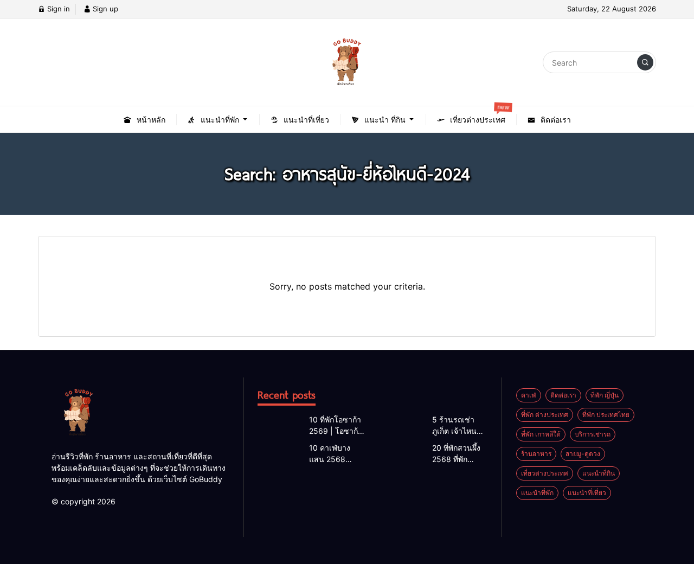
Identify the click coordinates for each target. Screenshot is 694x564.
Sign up (104, 8)
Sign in (57, 8)
